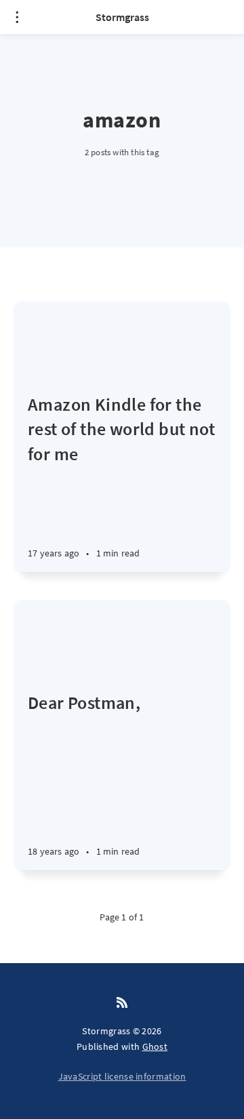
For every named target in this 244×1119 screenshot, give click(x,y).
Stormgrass (122, 17)
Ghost (155, 1046)
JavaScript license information (122, 1076)
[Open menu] (17, 17)
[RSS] (122, 1003)
